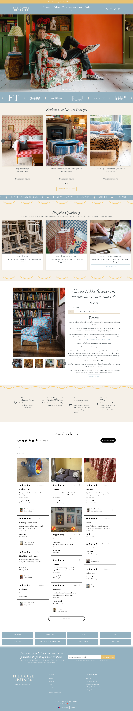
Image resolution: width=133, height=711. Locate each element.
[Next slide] (130, 141)
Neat (71, 703)
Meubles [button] (46, 7)
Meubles (51, 678)
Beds (115, 635)
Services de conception (55, 692)
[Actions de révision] (46, 485)
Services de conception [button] (66, 11)
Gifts (72, 197)
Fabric (71, 312)
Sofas (83, 635)
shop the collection (66, 189)
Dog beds (17, 642)
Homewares (83, 642)
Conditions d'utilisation (92, 684)
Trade (87, 7)
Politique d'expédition (91, 681)
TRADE (88, 678)
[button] (107, 8)
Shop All (115, 642)
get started (111, 266)
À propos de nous (76, 7)
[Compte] (111, 8)
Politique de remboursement (93, 690)
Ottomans (50, 635)
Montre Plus (23, 497)
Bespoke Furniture (100, 197)
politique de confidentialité (93, 687)
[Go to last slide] (3, 141)
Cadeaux (57, 7)
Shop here (66, 85)
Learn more (94, 376)
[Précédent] (20, 163)
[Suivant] (24, 163)
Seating (17, 635)
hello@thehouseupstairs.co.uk (22, 684)
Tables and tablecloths (40, 197)
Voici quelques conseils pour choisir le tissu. (96, 339)
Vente (64, 7)
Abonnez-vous (108, 657)
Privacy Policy (104, 660)
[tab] (65, 183)
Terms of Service (96, 660)
